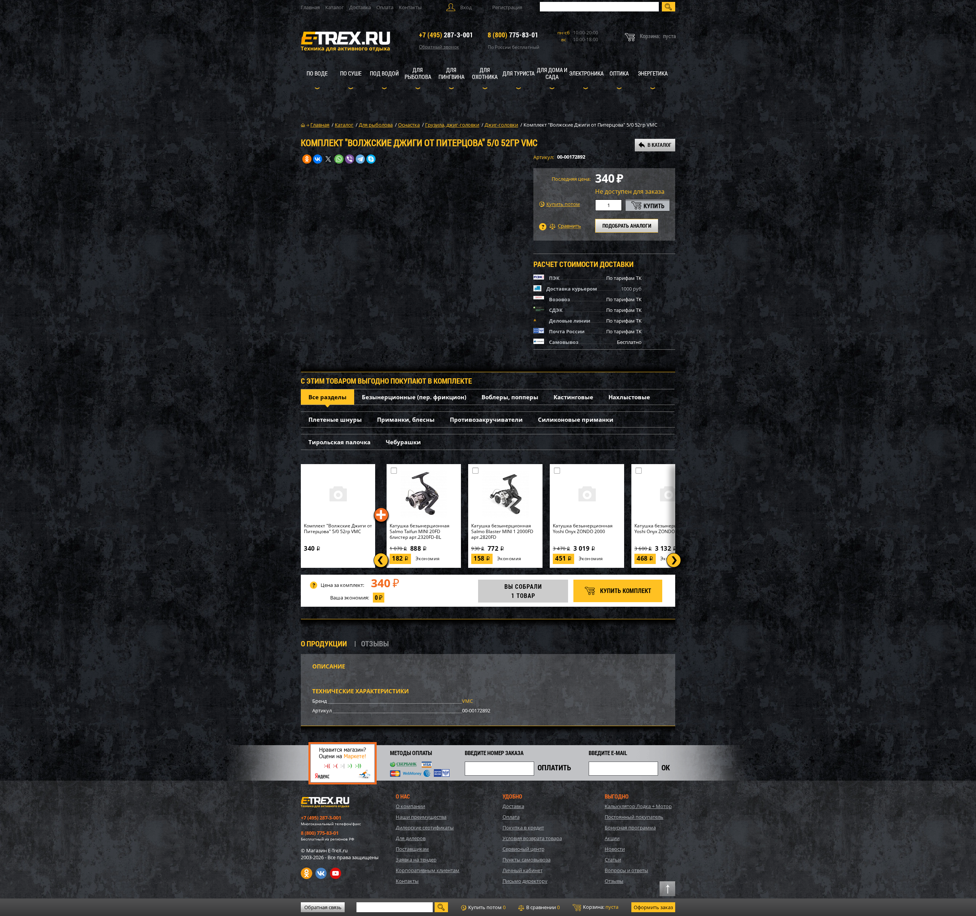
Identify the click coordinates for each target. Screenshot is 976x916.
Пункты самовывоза (526, 859)
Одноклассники (306, 873)
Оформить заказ (653, 907)
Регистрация (507, 7)
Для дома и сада (552, 73)
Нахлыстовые (629, 397)
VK (321, 873)
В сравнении (542, 907)
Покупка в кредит (523, 827)
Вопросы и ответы (626, 870)
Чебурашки (403, 442)
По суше (350, 73)
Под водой (384, 73)
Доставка (360, 7)
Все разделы (327, 397)
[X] (328, 159)
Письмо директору (524, 880)
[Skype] (371, 159)
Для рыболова (418, 73)
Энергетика (653, 73)
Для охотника (485, 73)
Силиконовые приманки (575, 419)
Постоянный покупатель (634, 816)
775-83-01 (513, 34)
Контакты (410, 7)
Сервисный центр (523, 848)
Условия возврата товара (532, 838)
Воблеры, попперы (510, 397)
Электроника (586, 73)
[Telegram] (360, 159)
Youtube (335, 873)
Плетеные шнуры (335, 419)
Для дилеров (410, 838)
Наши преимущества (421, 816)
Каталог (334, 7)
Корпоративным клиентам (427, 870)
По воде (317, 73)
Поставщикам (412, 848)
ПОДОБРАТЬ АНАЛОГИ (626, 225)
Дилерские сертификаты (425, 827)
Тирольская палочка (339, 442)
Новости (615, 848)
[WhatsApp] (339, 159)
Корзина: (600, 906)
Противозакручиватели (486, 419)
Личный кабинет (522, 870)
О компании (410, 806)
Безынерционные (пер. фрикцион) (414, 397)
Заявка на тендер (416, 859)
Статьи (613, 859)
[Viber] (349, 159)
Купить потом (563, 204)
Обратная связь (323, 907)
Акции (612, 838)
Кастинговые (573, 397)
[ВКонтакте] (317, 159)
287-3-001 (446, 34)
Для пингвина (451, 73)
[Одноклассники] (306, 159)
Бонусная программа (630, 827)
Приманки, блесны (406, 419)
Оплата (384, 7)
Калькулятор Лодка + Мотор (638, 806)
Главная (310, 7)
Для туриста (518, 73)
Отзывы (614, 880)
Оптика (619, 73)
